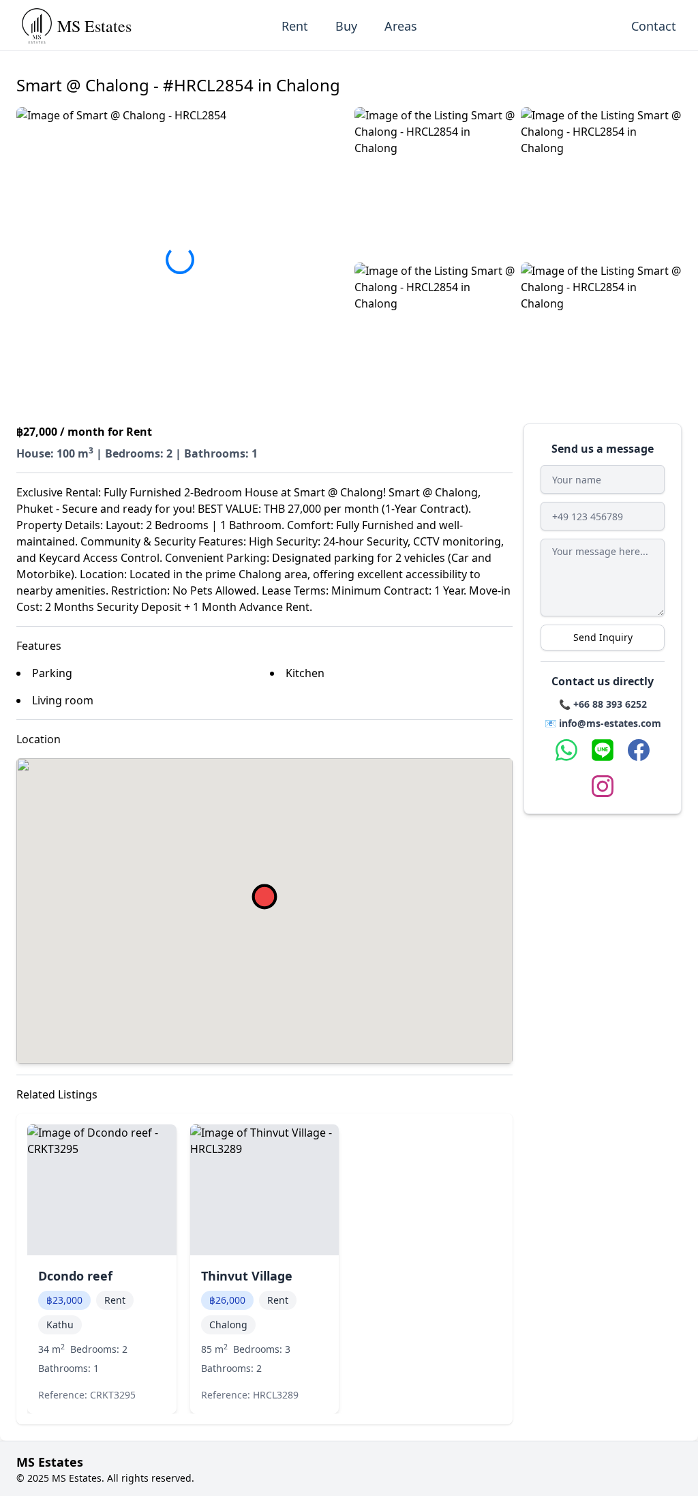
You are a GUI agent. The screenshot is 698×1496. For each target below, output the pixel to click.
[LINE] (602, 750)
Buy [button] (346, 26)
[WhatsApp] (566, 750)
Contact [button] (653, 26)
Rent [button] (295, 26)
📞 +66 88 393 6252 (603, 704)
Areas (400, 26)
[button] (434, 182)
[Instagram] (602, 786)
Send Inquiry (603, 637)
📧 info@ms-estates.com (603, 723)
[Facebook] (639, 750)
